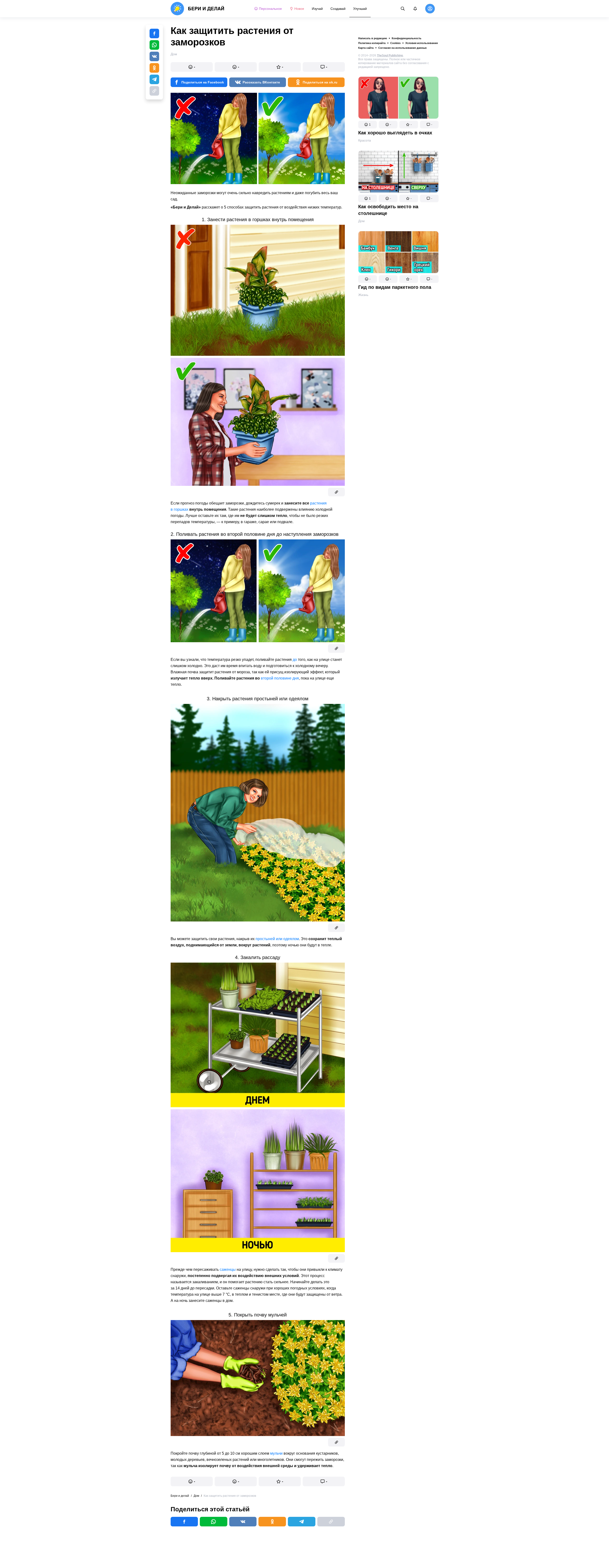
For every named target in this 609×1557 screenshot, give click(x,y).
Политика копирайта (372, 43)
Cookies (395, 43)
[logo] (197, 8)
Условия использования (421, 43)
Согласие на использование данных (402, 47)
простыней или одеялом (277, 939)
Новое (299, 9)
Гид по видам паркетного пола (394, 287)
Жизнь (363, 295)
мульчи (276, 1453)
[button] (367, 124)
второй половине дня (280, 678)
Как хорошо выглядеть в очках (395, 132)
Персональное (270, 9)
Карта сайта (366, 47)
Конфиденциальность (406, 38)
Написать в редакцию (372, 38)
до (295, 660)
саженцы (228, 1269)
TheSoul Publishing (390, 55)
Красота (364, 140)
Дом (361, 221)
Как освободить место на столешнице (388, 210)
